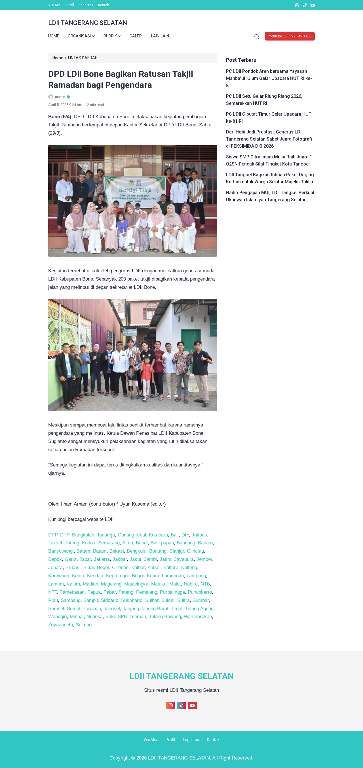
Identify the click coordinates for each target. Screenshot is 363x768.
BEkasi (73, 567)
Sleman (138, 616)
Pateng (126, 592)
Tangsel (112, 608)
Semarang (109, 543)
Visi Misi (55, 5)
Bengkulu (136, 551)
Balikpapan (162, 543)
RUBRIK (110, 36)
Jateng (72, 543)
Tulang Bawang (165, 616)
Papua (94, 592)
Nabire (191, 584)
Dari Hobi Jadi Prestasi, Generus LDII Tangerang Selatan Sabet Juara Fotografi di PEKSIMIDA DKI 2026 (269, 139)
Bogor (103, 567)
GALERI (136, 36)
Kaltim (73, 584)
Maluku (158, 584)
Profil (70, 5)
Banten (205, 543)
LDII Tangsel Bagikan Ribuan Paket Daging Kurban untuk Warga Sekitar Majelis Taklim (270, 178)
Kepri (111, 575)
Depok (55, 559)
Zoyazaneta (60, 624)
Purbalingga (172, 592)
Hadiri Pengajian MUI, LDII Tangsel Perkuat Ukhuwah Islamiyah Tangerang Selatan (270, 196)
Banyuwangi (61, 551)
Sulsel (167, 600)
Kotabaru (158, 535)
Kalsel (154, 567)
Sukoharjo (131, 600)
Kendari (95, 575)
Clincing (195, 551)
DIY (185, 535)
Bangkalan (83, 535)
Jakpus (199, 535)
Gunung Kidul (132, 535)
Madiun (90, 584)
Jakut (135, 559)
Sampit (90, 600)
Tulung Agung (199, 608)
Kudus (88, 543)
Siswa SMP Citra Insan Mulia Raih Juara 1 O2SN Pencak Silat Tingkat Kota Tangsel (269, 160)
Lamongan (173, 575)
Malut (175, 584)
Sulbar (152, 600)
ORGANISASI (79, 36)
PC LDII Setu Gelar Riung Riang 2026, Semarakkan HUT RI (264, 100)
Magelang (111, 584)
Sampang (71, 600)
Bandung (186, 543)
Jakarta (102, 559)
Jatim (165, 559)
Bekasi (116, 551)
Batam (83, 551)
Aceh (127, 543)
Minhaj (77, 616)
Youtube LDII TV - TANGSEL (290, 36)
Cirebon (120, 567)
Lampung (196, 575)
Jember (204, 559)
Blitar (88, 567)
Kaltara (170, 567)
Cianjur (176, 551)
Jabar (85, 559)
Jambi (150, 559)
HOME (53, 36)
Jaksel (55, 543)
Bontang (157, 551)
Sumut (74, 608)
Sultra (183, 600)
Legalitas (86, 5)
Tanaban (92, 608)
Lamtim (56, 584)
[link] (297, 5)
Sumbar (201, 600)
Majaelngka (136, 584)
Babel (142, 543)
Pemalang (146, 592)
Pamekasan (72, 592)
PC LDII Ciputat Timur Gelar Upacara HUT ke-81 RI (268, 117)
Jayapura (184, 559)
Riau (53, 600)
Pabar (110, 592)
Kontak (103, 5)
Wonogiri (57, 616)
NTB (205, 584)
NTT (52, 592)
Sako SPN (116, 616)
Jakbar (120, 559)
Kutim (153, 575)
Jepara (55, 567)
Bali (175, 535)
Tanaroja (106, 535)
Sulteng (84, 624)
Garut (71, 559)
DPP (52, 535)
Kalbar (138, 567)
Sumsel (56, 608)
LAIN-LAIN (160, 36)
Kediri (78, 575)
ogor (124, 575)
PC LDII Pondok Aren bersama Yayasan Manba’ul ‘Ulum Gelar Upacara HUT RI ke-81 (269, 78)
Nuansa (94, 616)
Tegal (176, 608)
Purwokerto (200, 592)
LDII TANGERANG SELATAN (87, 22)
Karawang (58, 575)
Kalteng (189, 567)
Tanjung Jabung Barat (145, 608)
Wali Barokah (198, 616)
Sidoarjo (109, 600)
